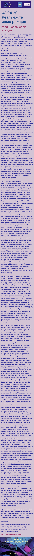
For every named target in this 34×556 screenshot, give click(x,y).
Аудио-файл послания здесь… (12, 534)
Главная (11, 544)
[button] (20, 4)
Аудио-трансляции (17, 552)
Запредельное (11, 550)
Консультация (23, 546)
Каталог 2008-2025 (11, 546)
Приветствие (21, 544)
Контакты (10, 548)
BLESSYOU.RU (17, 539)
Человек (18, 548)
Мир (25, 548)
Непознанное (23, 550)
